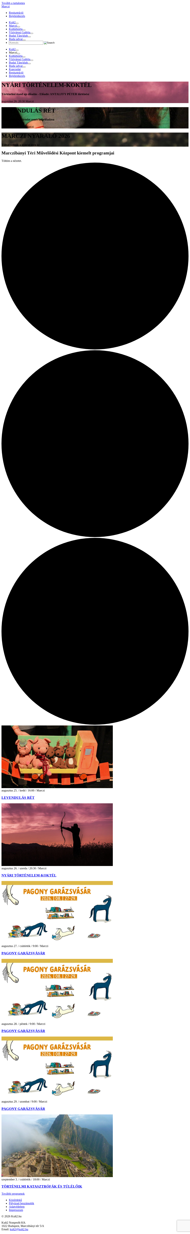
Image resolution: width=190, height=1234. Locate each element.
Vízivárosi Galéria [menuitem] (19, 32)
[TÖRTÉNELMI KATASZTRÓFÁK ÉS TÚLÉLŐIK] (57, 1176)
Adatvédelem (16, 1206)
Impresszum (16, 1210)
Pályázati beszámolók (21, 1203)
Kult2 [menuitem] (12, 22)
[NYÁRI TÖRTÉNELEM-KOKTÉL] (57, 865)
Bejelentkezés (17, 16)
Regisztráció (16, 12)
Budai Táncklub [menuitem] (18, 35)
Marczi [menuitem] (13, 25)
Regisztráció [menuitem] (16, 72)
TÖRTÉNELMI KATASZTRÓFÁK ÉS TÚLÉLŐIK (41, 1186)
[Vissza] (17, 23)
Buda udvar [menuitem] (16, 39)
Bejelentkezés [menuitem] (17, 75)
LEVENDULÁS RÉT (18, 798)
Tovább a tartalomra (13, 3)
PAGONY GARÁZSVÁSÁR (23, 953)
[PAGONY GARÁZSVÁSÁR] (57, 942)
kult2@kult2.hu (19, 1229)
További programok (13, 1193)
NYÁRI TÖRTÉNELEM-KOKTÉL (28, 875)
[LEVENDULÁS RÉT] (57, 787)
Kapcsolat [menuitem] (15, 69)
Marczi (5, 6)
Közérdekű (15, 1200)
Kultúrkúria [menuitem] (15, 29)
